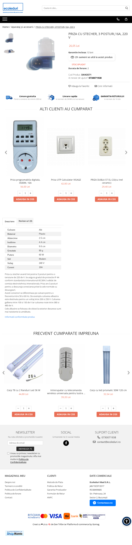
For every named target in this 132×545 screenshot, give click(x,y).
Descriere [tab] (9, 221)
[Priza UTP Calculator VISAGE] (66, 146)
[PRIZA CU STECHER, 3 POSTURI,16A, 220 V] (41, 54)
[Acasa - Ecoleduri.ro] (18, 8)
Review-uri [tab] (25, 220)
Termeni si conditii (13, 486)
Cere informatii (104, 86)
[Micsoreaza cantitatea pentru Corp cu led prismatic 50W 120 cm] (103, 408)
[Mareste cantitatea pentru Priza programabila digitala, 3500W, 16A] (30, 193)
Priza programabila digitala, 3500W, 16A (25, 181)
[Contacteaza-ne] (118, 19)
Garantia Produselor (56, 489)
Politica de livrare (13, 493)
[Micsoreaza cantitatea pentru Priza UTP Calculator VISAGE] (60, 193)
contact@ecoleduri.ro (108, 441)
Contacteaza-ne (105, 503)
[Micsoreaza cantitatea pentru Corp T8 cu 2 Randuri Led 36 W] (18, 408)
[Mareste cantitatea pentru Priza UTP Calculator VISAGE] (71, 193)
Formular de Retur (56, 493)
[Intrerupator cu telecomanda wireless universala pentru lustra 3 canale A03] (65, 364)
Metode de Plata (55, 482)
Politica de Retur (55, 486)
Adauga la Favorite (80, 86)
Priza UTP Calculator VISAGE (66, 179)
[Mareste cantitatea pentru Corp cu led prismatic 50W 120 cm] (113, 408)
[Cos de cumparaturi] (126, 19)
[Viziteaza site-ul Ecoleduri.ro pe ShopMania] (15, 533)
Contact (8, 497)
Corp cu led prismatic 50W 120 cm (108, 390)
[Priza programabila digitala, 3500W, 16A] (25, 147)
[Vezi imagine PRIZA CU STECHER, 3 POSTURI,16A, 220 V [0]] (9, 38)
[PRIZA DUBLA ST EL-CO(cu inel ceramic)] (106, 146)
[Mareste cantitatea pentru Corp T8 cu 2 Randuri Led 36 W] (29, 408)
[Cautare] (127, 8)
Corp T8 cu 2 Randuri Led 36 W (23, 390)
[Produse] (5, 20)
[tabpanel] (41, 54)
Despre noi (10, 482)
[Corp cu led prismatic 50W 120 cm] (108, 364)
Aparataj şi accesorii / (23, 26)
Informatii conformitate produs (20, 316)
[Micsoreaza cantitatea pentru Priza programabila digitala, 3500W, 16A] (20, 193)
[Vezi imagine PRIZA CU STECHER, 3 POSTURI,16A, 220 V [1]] (9, 51)
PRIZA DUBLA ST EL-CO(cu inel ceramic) (107, 181)
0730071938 (108, 437)
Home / (6, 26)
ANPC (50, 497)
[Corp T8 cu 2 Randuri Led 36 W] (23, 364)
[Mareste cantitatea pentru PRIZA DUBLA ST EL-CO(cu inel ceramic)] (112, 193)
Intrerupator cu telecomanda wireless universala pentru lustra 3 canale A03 (66, 392)
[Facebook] (66, 443)
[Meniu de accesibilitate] (126, 521)
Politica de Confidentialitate (19, 461)
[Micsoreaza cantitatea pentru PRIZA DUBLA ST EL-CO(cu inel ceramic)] (101, 193)
